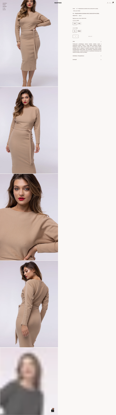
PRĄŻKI (4, 4)
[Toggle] (50, 410)
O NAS (4, 8)
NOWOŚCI (5, 3)
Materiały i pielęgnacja (78, 55)
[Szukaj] (110, 3)
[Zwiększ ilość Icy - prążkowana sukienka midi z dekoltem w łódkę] (77, 36)
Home (74, 8)
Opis (74, 41)
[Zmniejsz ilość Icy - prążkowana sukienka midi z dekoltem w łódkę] (74, 36)
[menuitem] (7, 3)
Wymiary (75, 59)
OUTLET (4, 9)
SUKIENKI (5, 6)
